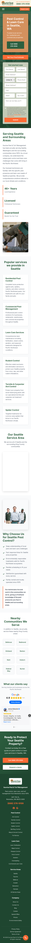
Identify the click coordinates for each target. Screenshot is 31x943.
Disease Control (15, 851)
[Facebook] (14, 808)
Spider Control (12, 410)
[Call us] (25, 937)
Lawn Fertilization (15, 845)
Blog (15, 908)
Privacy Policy (17, 114)
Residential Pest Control (13, 279)
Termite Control (15, 820)
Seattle (15, 873)
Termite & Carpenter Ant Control (15, 385)
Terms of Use (10, 116)
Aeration (15, 857)
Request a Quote (15, 767)
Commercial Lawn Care (15, 863)
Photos (15, 917)
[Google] (17, 808)
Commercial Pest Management (13, 307)
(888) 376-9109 (23, 4)
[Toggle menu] (3, 9)
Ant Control (15, 817)
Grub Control (15, 854)
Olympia (15, 889)
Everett (15, 883)
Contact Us (15, 905)
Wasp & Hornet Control (15, 832)
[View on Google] (5, 710)
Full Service (15, 835)
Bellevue (15, 879)
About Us (15, 902)
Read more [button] (7, 722)
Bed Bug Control (15, 829)
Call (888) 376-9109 (14, 45)
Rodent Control (13, 360)
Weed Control (16, 848)
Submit (15, 120)
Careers (15, 911)
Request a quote (25, 9)
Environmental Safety (15, 920)
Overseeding (15, 860)
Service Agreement (15, 931)
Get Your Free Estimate (15, 57)
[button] (1, 715)
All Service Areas (15, 892)
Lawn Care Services (15, 332)
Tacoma (15, 876)
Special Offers (16, 914)
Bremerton (15, 886)
